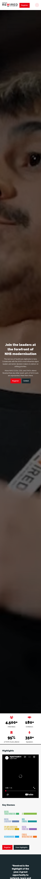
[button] (24, 5)
